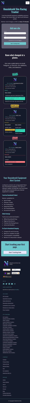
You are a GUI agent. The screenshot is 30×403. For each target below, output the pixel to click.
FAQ (4, 368)
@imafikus (16, 289)
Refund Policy (6, 366)
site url (5, 31)
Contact (4, 359)
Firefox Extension (7, 393)
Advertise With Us (7, 373)
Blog (4, 391)
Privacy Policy (6, 362)
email (5, 35)
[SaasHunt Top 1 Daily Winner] (7, 276)
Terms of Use (6, 364)
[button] (27, 2)
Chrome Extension (7, 395)
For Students (6, 371)
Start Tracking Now (15, 43)
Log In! (20, 40)
